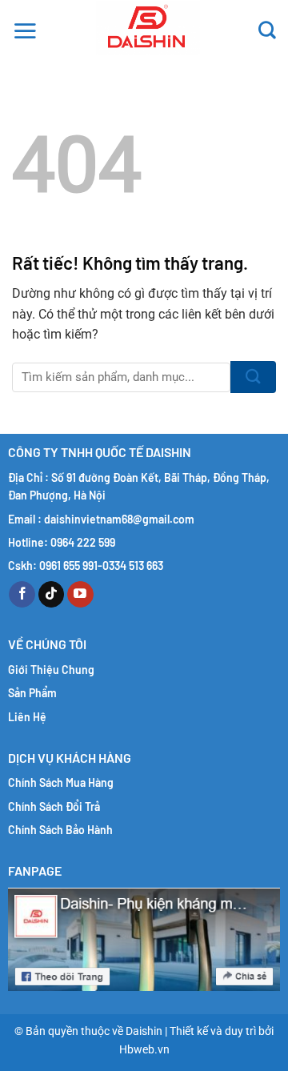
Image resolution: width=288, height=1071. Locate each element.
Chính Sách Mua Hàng (61, 782)
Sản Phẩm (32, 693)
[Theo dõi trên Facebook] (22, 594)
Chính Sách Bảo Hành (60, 829)
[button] (25, 28)
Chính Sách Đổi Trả (54, 806)
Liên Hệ (27, 717)
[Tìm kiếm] (267, 28)
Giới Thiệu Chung (51, 669)
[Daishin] (148, 28)
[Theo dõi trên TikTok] (51, 594)
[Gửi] (253, 377)
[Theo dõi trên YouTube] (80, 594)
